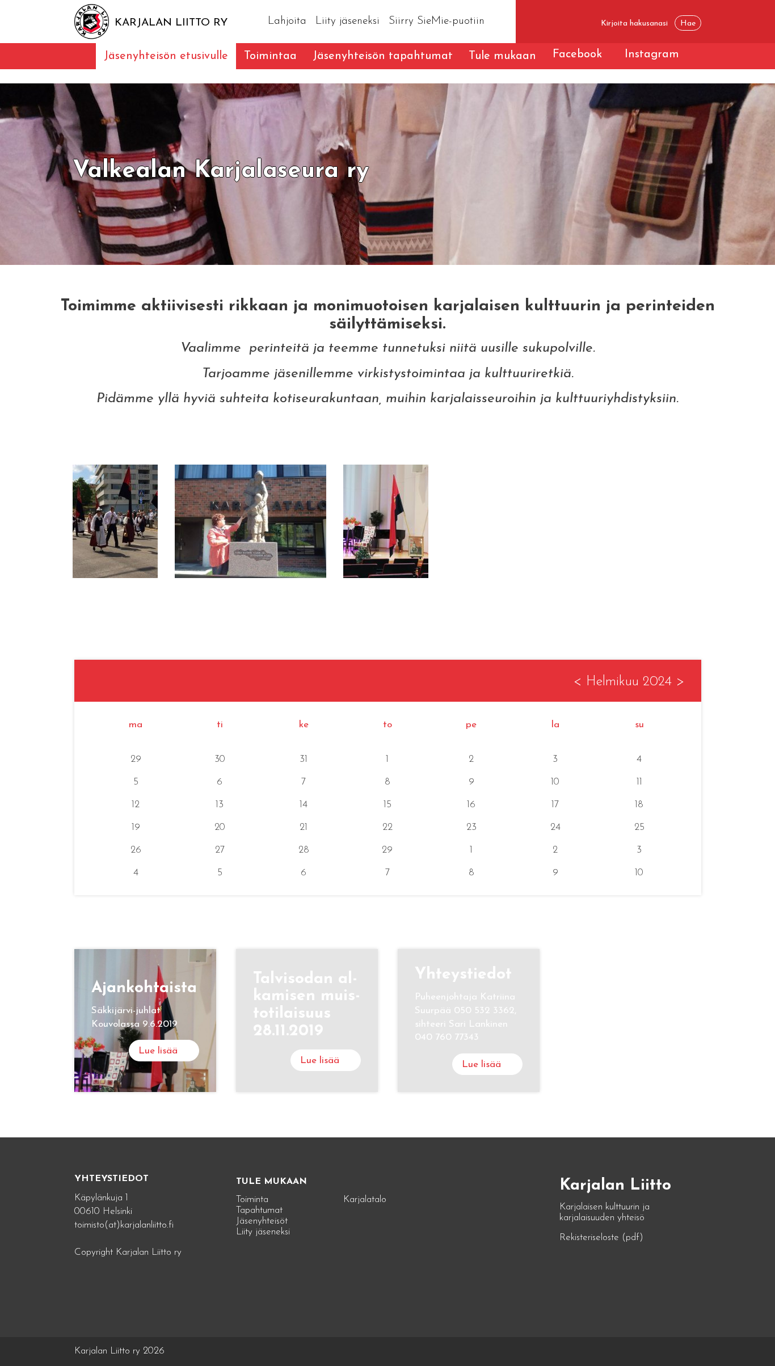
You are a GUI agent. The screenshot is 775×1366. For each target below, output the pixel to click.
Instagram (652, 54)
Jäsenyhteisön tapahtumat (383, 56)
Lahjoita (287, 21)
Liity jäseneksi (347, 21)
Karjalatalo (364, 1199)
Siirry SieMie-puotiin (437, 21)
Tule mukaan (502, 56)
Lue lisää (158, 1051)
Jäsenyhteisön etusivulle (166, 56)
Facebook (577, 54)
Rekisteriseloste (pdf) (601, 1237)
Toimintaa (270, 56)
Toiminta (252, 1199)
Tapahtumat (259, 1210)
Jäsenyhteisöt (262, 1221)
